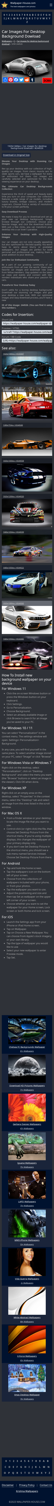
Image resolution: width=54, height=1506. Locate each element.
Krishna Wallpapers (27, 1491)
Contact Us (46, 1485)
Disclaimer (8, 1485)
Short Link (7, 319)
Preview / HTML (11, 328)
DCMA (47, 80)
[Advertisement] (27, 114)
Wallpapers (7, 41)
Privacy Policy (26, 1485)
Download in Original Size (16, 155)
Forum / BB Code (11, 337)
